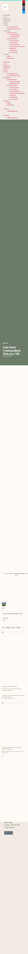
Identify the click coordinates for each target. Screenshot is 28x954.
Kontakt (8, 833)
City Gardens (13, 42)
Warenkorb (7, 21)
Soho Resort (13, 50)
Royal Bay (13, 48)
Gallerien (6, 54)
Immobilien (7, 31)
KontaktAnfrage (14, 36)
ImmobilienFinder (15, 35)
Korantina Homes (12, 38)
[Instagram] (23, 4)
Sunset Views (14, 52)
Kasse (6, 23)
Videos (9, 56)
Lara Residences (15, 44)
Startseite (7, 15)
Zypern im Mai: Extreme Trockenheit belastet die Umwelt (11, 748)
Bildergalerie (10, 58)
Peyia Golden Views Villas (17, 46)
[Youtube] (23, 1)
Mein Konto (7, 19)
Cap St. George (14, 40)
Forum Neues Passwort (13, 29)
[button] (14, 60)
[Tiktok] (23, 7)
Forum (6, 25)
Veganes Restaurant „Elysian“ (9, 686)
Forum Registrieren (12, 27)
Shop (5, 17)
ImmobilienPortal (12, 33)
